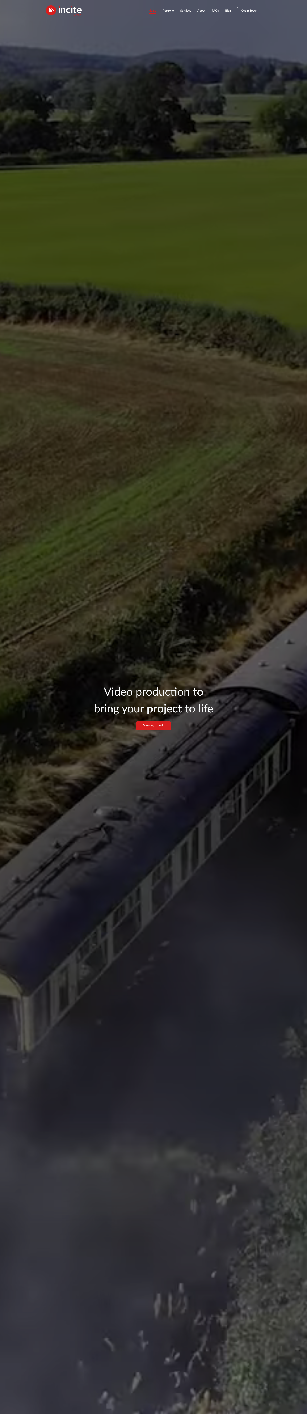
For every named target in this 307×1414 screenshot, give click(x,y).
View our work (153, 725)
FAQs (215, 10)
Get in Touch (249, 10)
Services (185, 10)
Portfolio (168, 10)
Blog (228, 10)
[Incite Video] (64, 10)
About (201, 10)
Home (152, 10)
